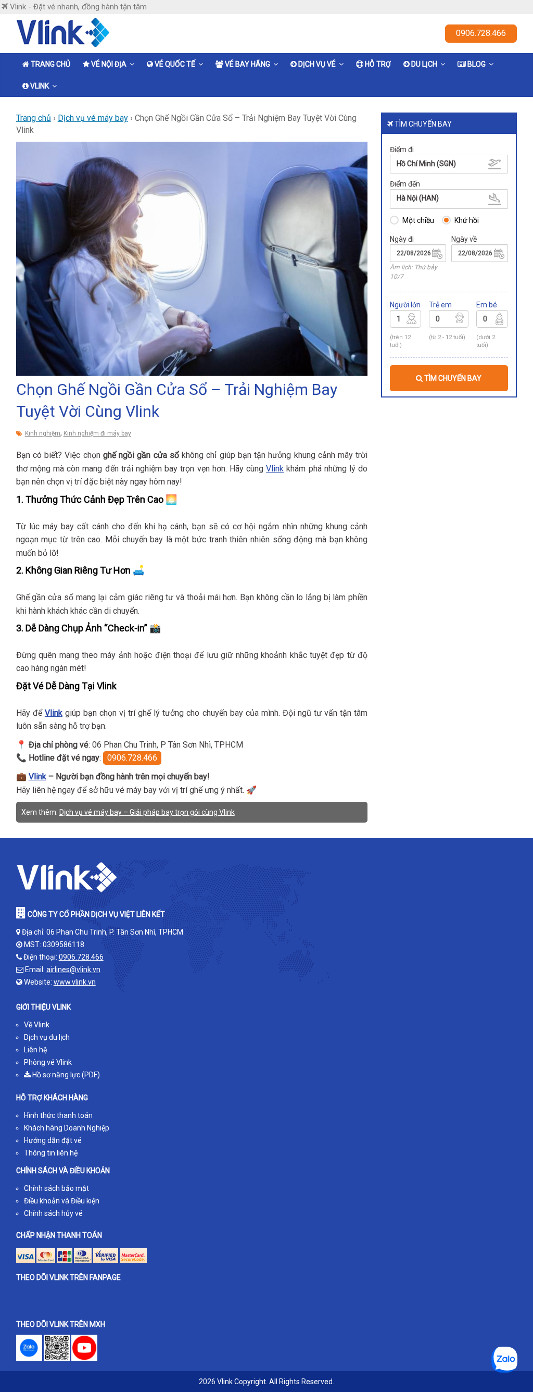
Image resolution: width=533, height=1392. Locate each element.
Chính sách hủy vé (53, 1213)
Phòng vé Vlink (48, 1062)
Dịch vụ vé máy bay (93, 118)
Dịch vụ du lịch (47, 1037)
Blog (476, 64)
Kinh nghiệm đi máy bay (97, 433)
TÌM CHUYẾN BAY (452, 378)
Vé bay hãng (247, 64)
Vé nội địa (108, 64)
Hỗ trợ (378, 64)
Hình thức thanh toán (58, 1115)
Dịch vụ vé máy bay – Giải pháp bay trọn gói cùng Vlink (147, 812)
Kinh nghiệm (42, 433)
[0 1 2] (492, 320)
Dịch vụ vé (317, 64)
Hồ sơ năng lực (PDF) (65, 1075)
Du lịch (424, 64)
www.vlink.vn (75, 982)
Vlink (39, 86)
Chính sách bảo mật (56, 1188)
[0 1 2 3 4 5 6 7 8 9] (448, 320)
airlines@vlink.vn (73, 969)
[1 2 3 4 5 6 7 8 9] (406, 320)
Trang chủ (50, 64)
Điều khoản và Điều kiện (61, 1201)
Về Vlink (36, 1025)
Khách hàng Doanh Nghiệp (66, 1128)
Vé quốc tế (175, 64)
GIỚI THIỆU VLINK (43, 1007)
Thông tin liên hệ (51, 1153)
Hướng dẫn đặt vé (53, 1140)
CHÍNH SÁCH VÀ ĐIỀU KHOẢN (63, 1170)
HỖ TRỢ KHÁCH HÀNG (52, 1097)
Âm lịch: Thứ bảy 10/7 (413, 272)
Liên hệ (35, 1050)
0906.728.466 (481, 33)
